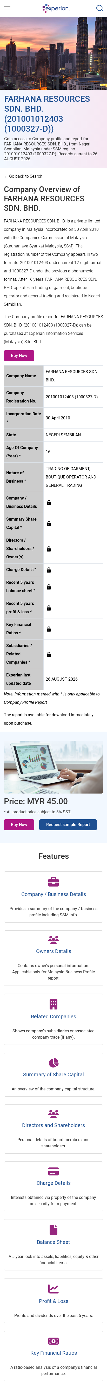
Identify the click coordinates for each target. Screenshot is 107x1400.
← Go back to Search (23, 176)
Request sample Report (68, 824)
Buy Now (19, 355)
